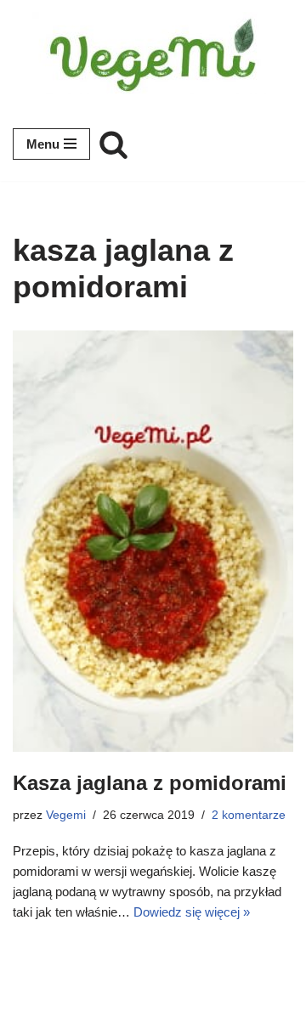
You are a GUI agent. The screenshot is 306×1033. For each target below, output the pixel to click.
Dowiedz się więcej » (191, 912)
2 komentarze (249, 815)
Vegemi (66, 815)
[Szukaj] (113, 144)
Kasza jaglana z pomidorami (149, 782)
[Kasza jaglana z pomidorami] (153, 541)
